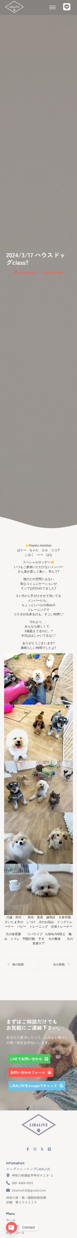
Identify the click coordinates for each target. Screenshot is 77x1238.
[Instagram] (35, 1149)
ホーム (10, 1220)
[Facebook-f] (27, 1149)
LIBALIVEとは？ (17, 1226)
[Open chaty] (11, 1227)
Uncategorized (28, 272)
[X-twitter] (42, 1149)
